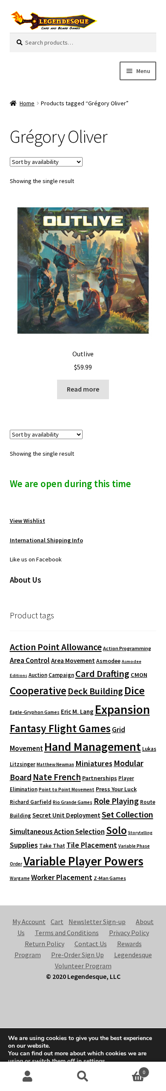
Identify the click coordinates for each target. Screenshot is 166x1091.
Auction (38, 675)
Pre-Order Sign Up (77, 954)
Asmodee (108, 661)
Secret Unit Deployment (66, 815)
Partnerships (99, 778)
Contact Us (90, 943)
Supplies (24, 845)
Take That (52, 845)
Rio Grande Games (72, 802)
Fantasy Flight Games (60, 728)
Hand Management (92, 746)
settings (94, 1061)
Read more (83, 389)
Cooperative (38, 690)
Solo (116, 830)
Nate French (57, 777)
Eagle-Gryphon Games (35, 712)
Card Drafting (102, 673)
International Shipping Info (46, 540)
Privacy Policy (129, 932)
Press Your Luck (116, 789)
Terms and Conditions (67, 932)
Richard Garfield (31, 802)
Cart (57, 921)
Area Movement (73, 661)
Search (83, 1076)
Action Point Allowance (56, 647)
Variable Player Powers (83, 861)
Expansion (122, 709)
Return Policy (44, 943)
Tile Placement (91, 845)
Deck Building (95, 691)
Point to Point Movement (66, 789)
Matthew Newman (55, 764)
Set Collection (127, 814)
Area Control (30, 660)
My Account (29, 921)
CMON (139, 675)
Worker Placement (61, 877)
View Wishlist (27, 520)
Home (27, 103)
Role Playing (116, 800)
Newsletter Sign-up (97, 921)
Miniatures (93, 763)
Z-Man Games (110, 878)
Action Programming (127, 648)
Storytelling (140, 832)
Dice (134, 690)
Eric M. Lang (77, 712)
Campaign (61, 675)
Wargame (20, 878)
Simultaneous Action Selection (57, 831)
